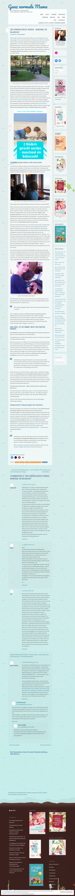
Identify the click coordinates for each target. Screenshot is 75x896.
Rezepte (47, 14)
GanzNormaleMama (21, 34)
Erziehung (17, 462)
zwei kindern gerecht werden (35, 462)
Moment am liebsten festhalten (20, 99)
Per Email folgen (60, 360)
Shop (55, 20)
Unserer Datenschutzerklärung (28, 893)
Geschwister (22, 462)
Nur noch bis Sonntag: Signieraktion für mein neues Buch (60, 268)
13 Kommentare (44, 462)
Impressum (45, 17)
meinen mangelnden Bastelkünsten (38, 226)
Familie (41, 14)
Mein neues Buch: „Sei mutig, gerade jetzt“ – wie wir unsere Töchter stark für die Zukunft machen (60, 255)
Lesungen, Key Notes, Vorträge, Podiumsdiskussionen (51, 23)
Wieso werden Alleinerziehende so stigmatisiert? (59, 330)
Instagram (21, 446)
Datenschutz (62, 20)
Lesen (58, 17)
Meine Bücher (62, 14)
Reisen (63, 17)
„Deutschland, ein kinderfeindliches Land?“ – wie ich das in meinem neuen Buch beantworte (60, 292)
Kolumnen (53, 14)
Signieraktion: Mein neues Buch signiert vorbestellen (59, 275)
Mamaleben (12, 462)
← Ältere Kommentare (14, 745)
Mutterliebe (27, 462)
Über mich (52, 17)
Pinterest (28, 446)
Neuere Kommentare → (46, 745)
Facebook (16, 446)
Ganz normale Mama (27, 6)
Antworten (24, 539)
